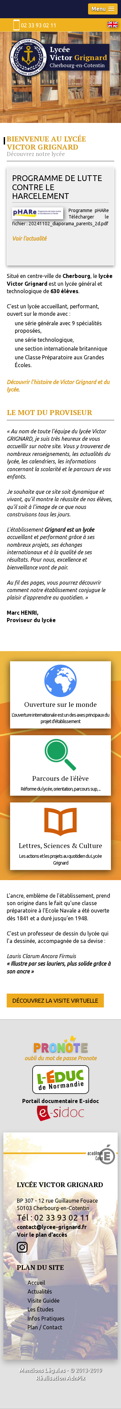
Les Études (41, 1309)
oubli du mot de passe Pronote (60, 1058)
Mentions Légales (42, 1370)
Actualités (40, 1291)
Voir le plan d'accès (42, 1235)
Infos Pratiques (46, 1318)
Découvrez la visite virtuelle (55, 1000)
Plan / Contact (45, 1327)
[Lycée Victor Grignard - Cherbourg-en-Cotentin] (60, 77)
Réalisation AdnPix (60, 1378)
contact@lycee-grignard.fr (52, 1227)
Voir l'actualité (29, 238)
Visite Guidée (43, 1301)
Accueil (36, 1283)
